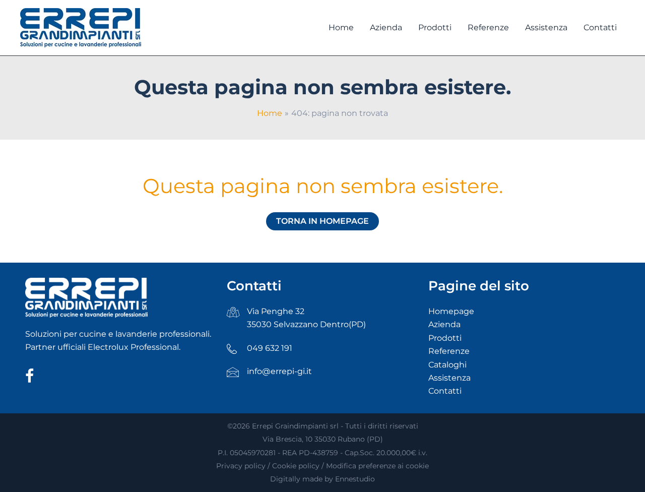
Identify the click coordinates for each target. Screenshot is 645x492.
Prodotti (445, 338)
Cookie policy (295, 465)
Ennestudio (355, 478)
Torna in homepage (322, 221)
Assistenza (449, 378)
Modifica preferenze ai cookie (377, 465)
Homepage (451, 311)
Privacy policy (241, 465)
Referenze (449, 351)
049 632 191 (269, 348)
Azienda (444, 324)
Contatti (445, 391)
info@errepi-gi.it (279, 371)
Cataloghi (447, 365)
